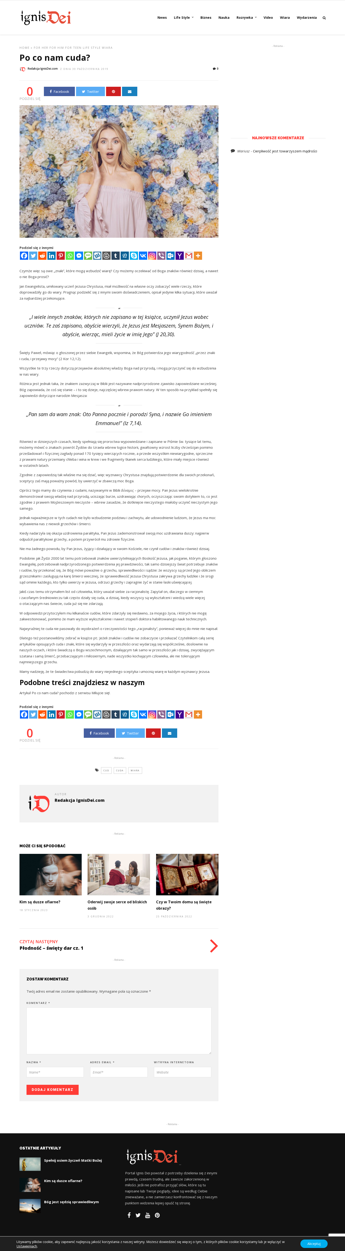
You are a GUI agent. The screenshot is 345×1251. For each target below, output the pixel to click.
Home (24, 48)
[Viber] (161, 256)
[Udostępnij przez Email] (129, 91)
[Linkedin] (51, 256)
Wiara (285, 17)
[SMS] (88, 256)
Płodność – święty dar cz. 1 (51, 948)
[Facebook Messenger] (79, 256)
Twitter (93, 91)
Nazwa (34, 1062)
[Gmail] (189, 256)
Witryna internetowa (174, 1062)
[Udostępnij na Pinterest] (113, 91)
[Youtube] (147, 1215)
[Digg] (125, 256)
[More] (198, 256)
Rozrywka (245, 17)
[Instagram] (152, 256)
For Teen (73, 48)
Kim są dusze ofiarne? (39, 901)
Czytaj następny (38, 941)
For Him (57, 48)
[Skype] (134, 256)
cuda (120, 770)
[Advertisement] (278, 83)
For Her (41, 48)
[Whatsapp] (70, 256)
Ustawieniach (26, 1246)
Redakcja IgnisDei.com (43, 69)
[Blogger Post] (106, 256)
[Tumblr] (115, 256)
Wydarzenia (307, 17)
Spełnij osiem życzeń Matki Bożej (73, 1160)
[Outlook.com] (170, 256)
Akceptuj (314, 1243)
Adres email (102, 1062)
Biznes (205, 17)
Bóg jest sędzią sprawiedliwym (71, 1201)
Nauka (224, 17)
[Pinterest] (61, 256)
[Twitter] (33, 256)
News (162, 17)
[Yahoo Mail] (180, 256)
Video (268, 17)
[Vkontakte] (143, 256)
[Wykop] (97, 256)
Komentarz (38, 1003)
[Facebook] (24, 256)
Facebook (61, 91)
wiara (135, 770)
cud (106, 770)
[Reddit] (42, 256)
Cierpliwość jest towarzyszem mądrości (285, 151)
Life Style (182, 17)
